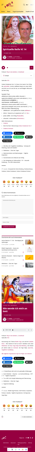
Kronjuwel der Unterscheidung (16, 169)
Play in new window (12, 72)
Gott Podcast (22, 390)
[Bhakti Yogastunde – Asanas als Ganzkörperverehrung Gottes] (29, 249)
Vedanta (5, 123)
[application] (17, 67)
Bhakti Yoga (18, 341)
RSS (8, 80)
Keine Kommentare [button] (27, 416)
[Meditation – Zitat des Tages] (29, 265)
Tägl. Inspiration (12, 46)
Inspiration (29, 390)
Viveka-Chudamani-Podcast (24, 171)
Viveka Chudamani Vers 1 (25, 126)
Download (21, 72)
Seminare (15, 348)
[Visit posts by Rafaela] (4, 57)
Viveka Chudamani (11, 171)
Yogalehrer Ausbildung (7, 350)
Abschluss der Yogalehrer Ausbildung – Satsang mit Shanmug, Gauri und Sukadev (16, 146)
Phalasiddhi (20, 116)
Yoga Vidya (4, 395)
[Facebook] (26, 438)
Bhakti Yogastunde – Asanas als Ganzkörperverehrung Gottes (10, 249)
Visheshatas (20, 118)
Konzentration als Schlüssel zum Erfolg (13, 157)
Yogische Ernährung (8, 384)
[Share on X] (12, 449)
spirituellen (7, 86)
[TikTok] (32, 438)
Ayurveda (30, 348)
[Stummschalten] (31, 68)
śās (27, 113)
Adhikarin (27, 110)
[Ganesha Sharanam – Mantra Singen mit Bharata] (29, 257)
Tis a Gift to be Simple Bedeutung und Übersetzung (17, 378)
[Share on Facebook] (9, 449)
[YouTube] (28, 438)
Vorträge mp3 (26, 393)
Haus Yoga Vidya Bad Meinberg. (18, 345)
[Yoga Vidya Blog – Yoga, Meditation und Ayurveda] (4, 437)
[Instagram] (30, 438)
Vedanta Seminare (8, 128)
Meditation (4, 345)
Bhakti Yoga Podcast (13, 390)
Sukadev (8, 393)
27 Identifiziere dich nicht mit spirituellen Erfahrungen (17, 371)
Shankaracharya (28, 169)
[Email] (22, 449)
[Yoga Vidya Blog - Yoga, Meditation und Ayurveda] (8, 5)
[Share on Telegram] (19, 449)
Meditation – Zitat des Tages (11, 150)
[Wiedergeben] (3, 67)
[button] (3, 5)
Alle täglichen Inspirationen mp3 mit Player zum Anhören (17, 353)
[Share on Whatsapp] (16, 449)
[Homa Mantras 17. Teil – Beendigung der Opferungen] (29, 242)
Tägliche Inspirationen (17, 393)
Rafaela (10, 56)
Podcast (5, 46)
